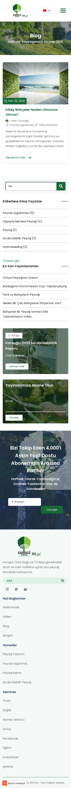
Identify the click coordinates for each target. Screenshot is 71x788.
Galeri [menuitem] (7, 617)
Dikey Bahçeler (48, 125)
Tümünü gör (11, 261)
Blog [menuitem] (6, 626)
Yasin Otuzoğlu (19, 121)
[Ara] (61, 186)
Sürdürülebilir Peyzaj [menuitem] (17, 682)
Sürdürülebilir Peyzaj (19, 238)
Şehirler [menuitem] (8, 767)
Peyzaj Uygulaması (22, 125)
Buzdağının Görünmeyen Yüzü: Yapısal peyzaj (35, 286)
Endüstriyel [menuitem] (10, 757)
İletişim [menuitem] (8, 635)
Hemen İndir (17, 366)
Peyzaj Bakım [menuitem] (12, 673)
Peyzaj (10, 230)
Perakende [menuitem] (10, 738)
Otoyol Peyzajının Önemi (20, 278)
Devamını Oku (15, 157)
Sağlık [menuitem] (7, 710)
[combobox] (35, 186)
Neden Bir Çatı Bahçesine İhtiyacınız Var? (32, 303)
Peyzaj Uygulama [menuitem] (15, 663)
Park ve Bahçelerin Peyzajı (21, 295)
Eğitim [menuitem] (7, 748)
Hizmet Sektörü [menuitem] (14, 720)
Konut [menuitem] (7, 729)
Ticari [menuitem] (7, 701)
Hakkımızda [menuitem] (11, 607)
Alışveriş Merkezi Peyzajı (22, 221)
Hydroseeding (15, 247)
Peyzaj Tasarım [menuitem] (13, 654)
